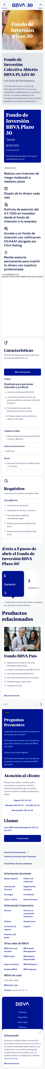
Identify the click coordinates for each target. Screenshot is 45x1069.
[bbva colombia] (22, 5)
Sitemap (22, 1012)
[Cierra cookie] (40, 1032)
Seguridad (22, 1017)
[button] (13, 584)
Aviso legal (22, 1022)
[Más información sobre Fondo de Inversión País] (22, 639)
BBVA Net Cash (11, 985)
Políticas (22, 1027)
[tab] (13, 584)
